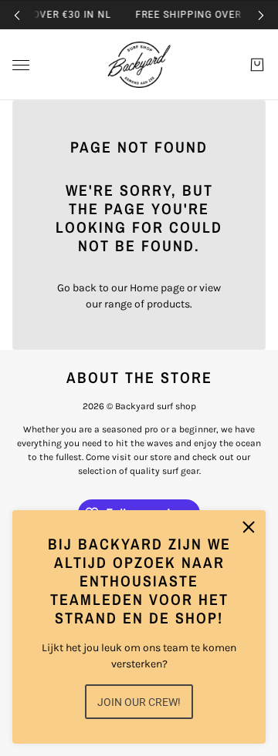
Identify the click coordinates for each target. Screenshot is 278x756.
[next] (261, 15)
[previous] (17, 15)
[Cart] (257, 64)
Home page (157, 287)
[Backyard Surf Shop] (139, 65)
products (168, 304)
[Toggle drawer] (20, 65)
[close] (248, 527)
